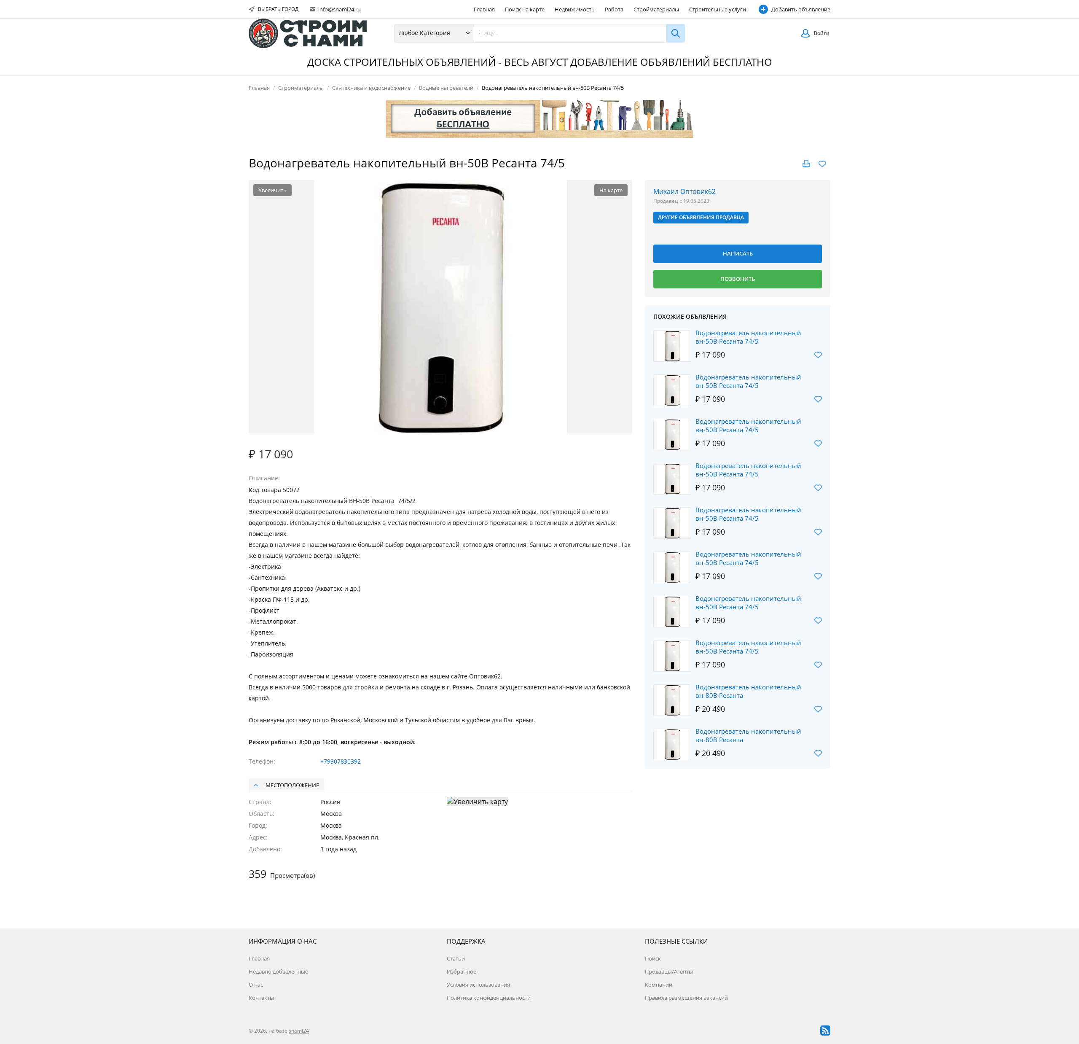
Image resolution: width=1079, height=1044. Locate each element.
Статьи (456, 958)
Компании (658, 984)
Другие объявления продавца (701, 217)
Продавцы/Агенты (669, 971)
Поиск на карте (525, 9)
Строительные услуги (717, 9)
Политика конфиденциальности (489, 997)
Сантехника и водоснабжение (371, 87)
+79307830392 (340, 761)
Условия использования (478, 984)
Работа (614, 9)
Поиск (653, 958)
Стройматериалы (656, 9)
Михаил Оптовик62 (684, 191)
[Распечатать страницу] (806, 163)
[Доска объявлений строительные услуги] (308, 33)
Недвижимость (575, 9)
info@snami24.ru (339, 9)
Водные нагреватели (446, 87)
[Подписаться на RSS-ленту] (825, 1030)
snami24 (299, 1030)
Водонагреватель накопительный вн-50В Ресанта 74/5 (748, 336)
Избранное (461, 971)
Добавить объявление (800, 9)
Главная (484, 9)
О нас (256, 984)
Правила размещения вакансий (686, 997)
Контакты (261, 997)
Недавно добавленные (278, 971)
